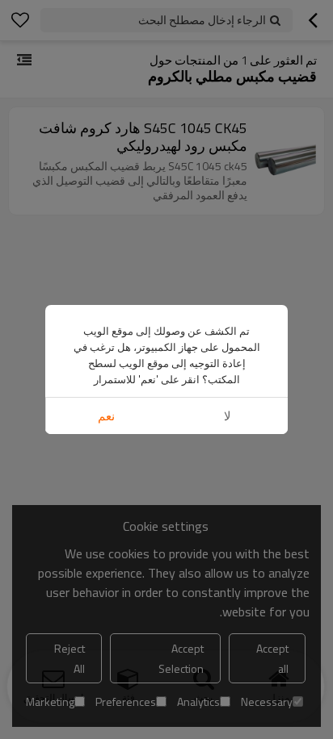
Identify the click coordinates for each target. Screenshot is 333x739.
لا (227, 416)
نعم (106, 416)
